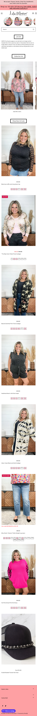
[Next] (34, 88)
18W (15, 539)
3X (25, 258)
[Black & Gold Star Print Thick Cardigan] (18, 290)
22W (22, 539)
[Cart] (36, 13)
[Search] (33, 29)
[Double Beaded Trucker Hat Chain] (18, 639)
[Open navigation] (4, 13)
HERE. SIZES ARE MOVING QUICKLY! (23, 7)
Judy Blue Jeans (17, 111)
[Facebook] (2, 706)
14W (28, 537)
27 (11, 537)
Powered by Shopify (23, 713)
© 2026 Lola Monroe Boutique (9, 713)
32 (25, 537)
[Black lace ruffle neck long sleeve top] (18, 150)
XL (19, 189)
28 (14, 537)
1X (19, 258)
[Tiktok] (5, 706)
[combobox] (18, 29)
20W (18, 539)
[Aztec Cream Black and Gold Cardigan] (18, 429)
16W (32, 537)
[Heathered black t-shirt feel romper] (18, 360)
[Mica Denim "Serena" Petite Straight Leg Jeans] (18, 499)
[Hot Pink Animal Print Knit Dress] (18, 569)
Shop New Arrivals (18, 121)
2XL (22, 328)
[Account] (33, 13)
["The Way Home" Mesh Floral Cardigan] (18, 220)
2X (22, 258)
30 (20, 537)
